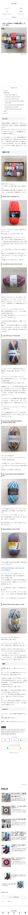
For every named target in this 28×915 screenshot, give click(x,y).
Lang (24, 729)
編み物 (4, 727)
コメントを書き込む (14, 897)
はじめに (6, 90)
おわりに (6, 113)
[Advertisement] (14, 70)
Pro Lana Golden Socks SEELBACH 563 (14, 105)
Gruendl (11, 729)
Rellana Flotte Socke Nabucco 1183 (13, 109)
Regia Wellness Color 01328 (11, 107)
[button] (22, 740)
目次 (12, 87)
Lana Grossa (17, 729)
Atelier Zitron (5, 729)
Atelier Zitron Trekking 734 (11, 94)
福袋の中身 (6, 92)
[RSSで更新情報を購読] (20, 748)
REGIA (10, 731)
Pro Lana (4, 731)
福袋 (3, 733)
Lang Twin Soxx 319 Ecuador (12, 98)
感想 (5, 111)
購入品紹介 (13, 733)
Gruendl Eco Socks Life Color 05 (12, 96)
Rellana (15, 731)
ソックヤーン (21, 731)
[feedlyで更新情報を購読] (7, 748)
